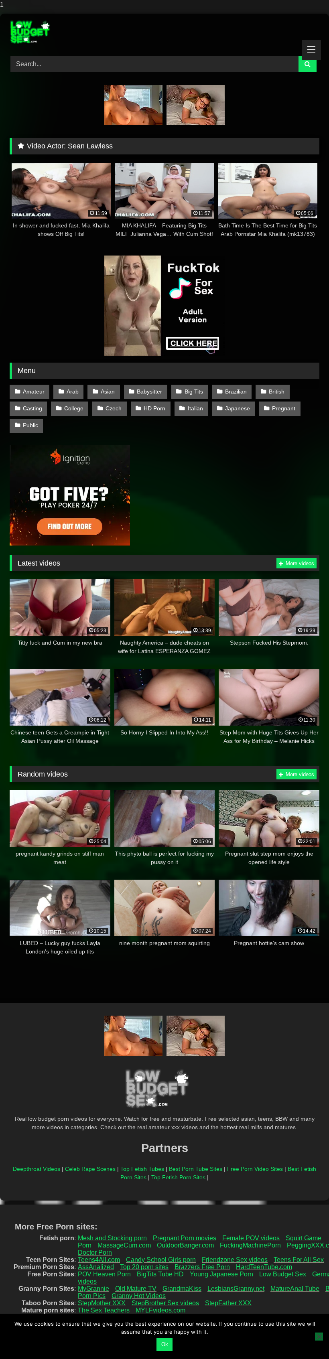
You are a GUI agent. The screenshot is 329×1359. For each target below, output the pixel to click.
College (73, 408)
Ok (164, 1344)
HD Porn (154, 408)
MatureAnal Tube (294, 1288)
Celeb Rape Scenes (90, 1169)
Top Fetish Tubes (142, 1169)
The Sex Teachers (104, 1310)
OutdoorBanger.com (185, 1245)
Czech (114, 408)
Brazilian (236, 391)
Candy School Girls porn (161, 1259)
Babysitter (149, 391)
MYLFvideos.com (160, 1310)
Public (30, 425)
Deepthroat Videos (36, 1169)
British (276, 391)
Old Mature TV (135, 1288)
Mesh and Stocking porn (112, 1238)
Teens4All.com (99, 1259)
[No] (319, 1337)
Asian (108, 391)
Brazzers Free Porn (202, 1267)
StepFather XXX (228, 1303)
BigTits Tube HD (160, 1274)
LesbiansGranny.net (235, 1288)
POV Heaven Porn (104, 1274)
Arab (73, 391)
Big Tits (194, 391)
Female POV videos (251, 1238)
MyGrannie (93, 1288)
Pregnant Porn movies (184, 1238)
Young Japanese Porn (221, 1274)
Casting (32, 408)
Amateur (34, 391)
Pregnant (283, 408)
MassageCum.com (124, 1245)
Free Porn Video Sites (255, 1169)
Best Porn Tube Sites (195, 1169)
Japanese (237, 408)
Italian (195, 408)
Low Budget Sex (282, 1274)
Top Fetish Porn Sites (178, 1177)
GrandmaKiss (181, 1288)
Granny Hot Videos (139, 1295)
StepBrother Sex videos (165, 1303)
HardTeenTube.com (264, 1267)
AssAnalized (96, 1267)
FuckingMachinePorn (250, 1245)
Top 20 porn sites (144, 1267)
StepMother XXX (102, 1303)
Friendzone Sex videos (235, 1259)
